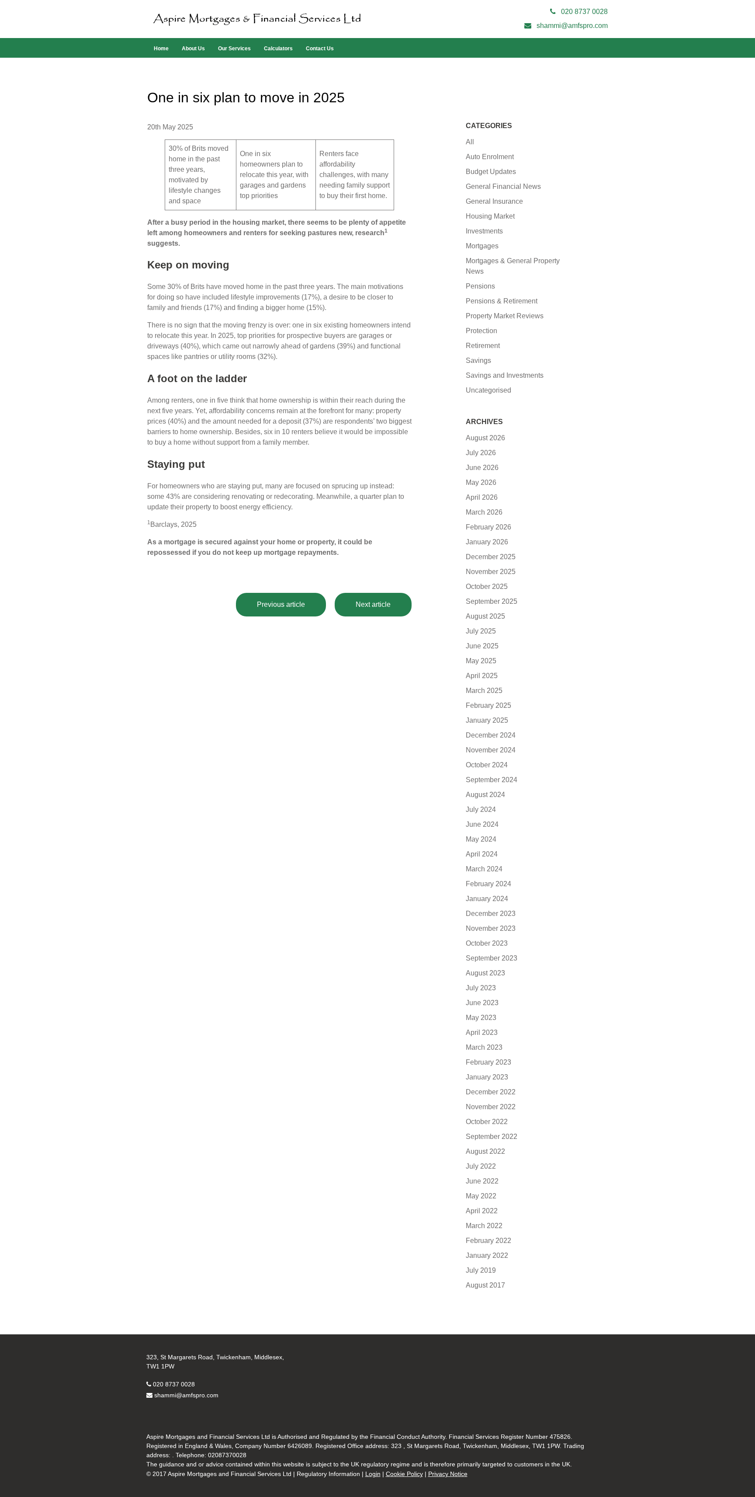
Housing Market (490, 216)
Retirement (483, 345)
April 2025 (482, 675)
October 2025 (487, 586)
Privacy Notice (448, 1473)
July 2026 (481, 452)
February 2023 (488, 1062)
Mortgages (482, 246)
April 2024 (482, 854)
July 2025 (481, 631)
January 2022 (487, 1255)
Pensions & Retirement (501, 301)
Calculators (278, 48)
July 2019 (481, 1270)
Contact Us (320, 48)
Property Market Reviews (505, 316)
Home (161, 48)
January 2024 (487, 898)
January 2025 (487, 720)
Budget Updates (491, 171)
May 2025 (481, 661)
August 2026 (485, 438)
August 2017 (485, 1285)
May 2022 (481, 1196)
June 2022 (482, 1181)
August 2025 (485, 616)
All (470, 142)
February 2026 (488, 527)
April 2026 (482, 497)
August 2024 (485, 794)
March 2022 (484, 1225)
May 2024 (481, 839)
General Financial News (503, 186)
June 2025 (482, 646)
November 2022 (491, 1107)
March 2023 (484, 1047)
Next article (373, 604)
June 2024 (482, 824)
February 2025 (488, 705)
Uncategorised (488, 390)
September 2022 (491, 1136)
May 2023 (481, 1017)
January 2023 (487, 1077)
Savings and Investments (505, 375)
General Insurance (494, 201)
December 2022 (491, 1092)
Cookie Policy (404, 1473)
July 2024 (481, 809)
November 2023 (491, 928)
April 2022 (482, 1211)
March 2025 (484, 690)
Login (373, 1473)
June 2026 (482, 467)
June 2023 (482, 1002)
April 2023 (482, 1032)
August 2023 (485, 973)
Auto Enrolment (490, 156)
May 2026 (481, 482)
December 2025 (491, 557)
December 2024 (491, 735)
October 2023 (487, 943)
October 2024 (487, 765)
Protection (481, 330)
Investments (484, 231)
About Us (193, 48)
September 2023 (491, 958)
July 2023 (481, 988)
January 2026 (487, 542)
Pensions (480, 286)
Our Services (234, 48)
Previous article (281, 604)
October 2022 (487, 1121)
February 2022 (488, 1240)
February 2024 (488, 884)
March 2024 (484, 869)
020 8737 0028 (174, 1384)
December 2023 (491, 913)
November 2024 (491, 750)
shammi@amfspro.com (186, 1395)
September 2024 (491, 779)
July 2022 (481, 1166)
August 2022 (485, 1151)
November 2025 (491, 571)
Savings (478, 360)
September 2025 (491, 601)
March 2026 (484, 512)
